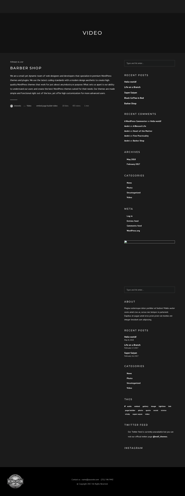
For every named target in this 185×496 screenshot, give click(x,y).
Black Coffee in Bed (134, 98)
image (153, 406)
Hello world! (130, 81)
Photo (129, 187)
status (163, 410)
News (129, 182)
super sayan (137, 414)
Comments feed (134, 225)
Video (29, 106)
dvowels (17, 106)
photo (140, 410)
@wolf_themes (160, 436)
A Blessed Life (139, 126)
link (169, 406)
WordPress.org (133, 230)
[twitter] (166, 481)
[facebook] (160, 481)
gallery (145, 406)
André (127, 126)
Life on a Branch (132, 87)
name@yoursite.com (90, 479)
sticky (127, 414)
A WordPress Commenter (135, 121)
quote (148, 410)
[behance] (176, 481)
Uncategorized (133, 192)
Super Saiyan (130, 92)
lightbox (162, 406)
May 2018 (131, 159)
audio (129, 406)
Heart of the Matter (142, 131)
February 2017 (133, 164)
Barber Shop (26, 68)
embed (39, 106)
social (155, 410)
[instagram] (171, 481)
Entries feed (132, 221)
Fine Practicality (141, 135)
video (55, 106)
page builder (47, 106)
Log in (130, 216)
